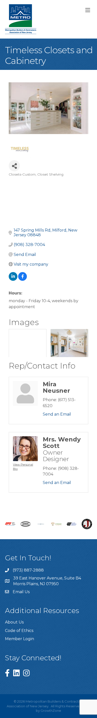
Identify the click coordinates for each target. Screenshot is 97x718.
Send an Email (57, 414)
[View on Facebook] (22, 279)
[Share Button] (14, 165)
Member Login (19, 638)
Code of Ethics (19, 630)
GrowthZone (51, 711)
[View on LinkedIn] (13, 279)
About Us (14, 622)
